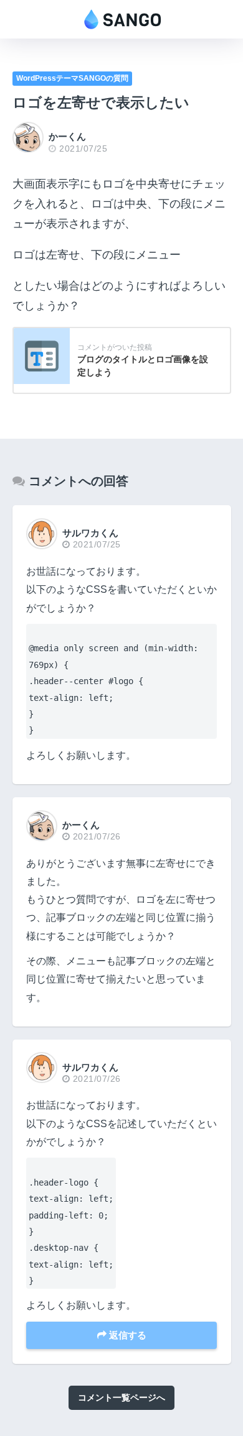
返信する (126, 1335)
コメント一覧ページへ (121, 1397)
